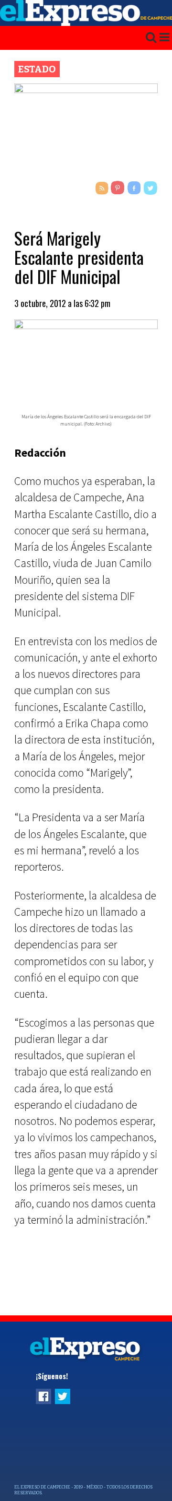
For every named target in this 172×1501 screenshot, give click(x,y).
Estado (37, 69)
